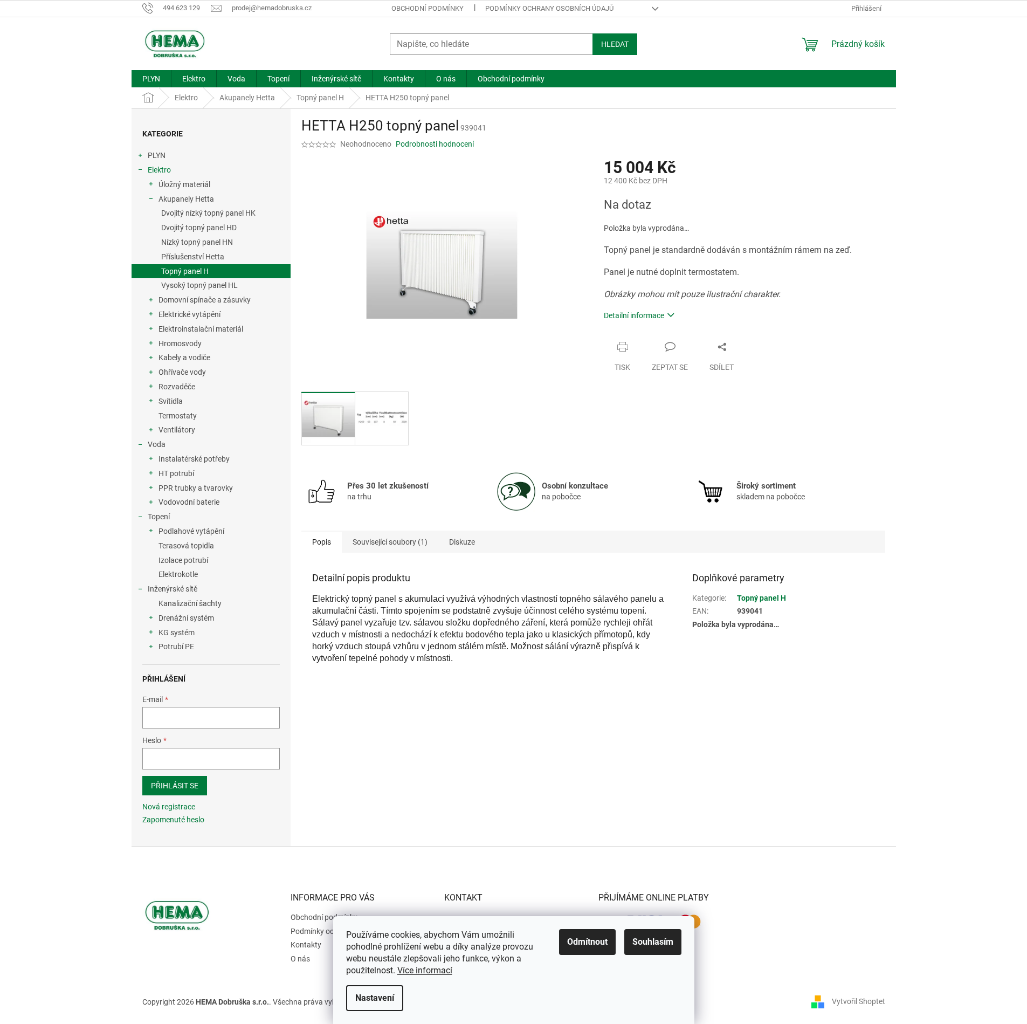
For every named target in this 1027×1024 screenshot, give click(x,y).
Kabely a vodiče (184, 357)
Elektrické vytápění (189, 314)
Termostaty (177, 415)
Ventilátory (176, 429)
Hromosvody (180, 343)
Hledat (615, 44)
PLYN (157, 155)
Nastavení (374, 998)
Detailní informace (634, 315)
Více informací (424, 970)
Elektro (159, 170)
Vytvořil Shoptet (858, 1001)
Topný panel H (185, 271)
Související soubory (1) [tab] (390, 542)
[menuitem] (151, 78)
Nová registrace (168, 806)
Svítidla (170, 401)
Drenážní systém (186, 618)
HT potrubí (176, 473)
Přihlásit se (174, 785)
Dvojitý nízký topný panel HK (208, 213)
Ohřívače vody (182, 372)
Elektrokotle (178, 574)
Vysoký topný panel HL (199, 285)
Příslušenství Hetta (192, 256)
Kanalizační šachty (190, 603)
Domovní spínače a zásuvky (204, 299)
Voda (157, 444)
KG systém (176, 632)
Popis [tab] (321, 542)
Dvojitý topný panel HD (199, 227)
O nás (300, 958)
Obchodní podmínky (427, 8)
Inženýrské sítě (172, 589)
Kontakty (306, 944)
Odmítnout (587, 942)
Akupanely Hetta (186, 199)
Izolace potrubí (183, 560)
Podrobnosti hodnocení (435, 144)
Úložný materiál (184, 184)
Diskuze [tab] (462, 542)
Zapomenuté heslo (173, 819)
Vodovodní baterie (188, 502)
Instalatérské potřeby (194, 459)
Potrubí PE (176, 646)
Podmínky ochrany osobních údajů (549, 8)
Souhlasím (652, 942)
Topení (159, 516)
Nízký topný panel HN (197, 242)
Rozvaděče (176, 386)
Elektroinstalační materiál (200, 329)
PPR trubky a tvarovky (195, 488)
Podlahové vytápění (191, 531)
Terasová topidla (186, 545)
